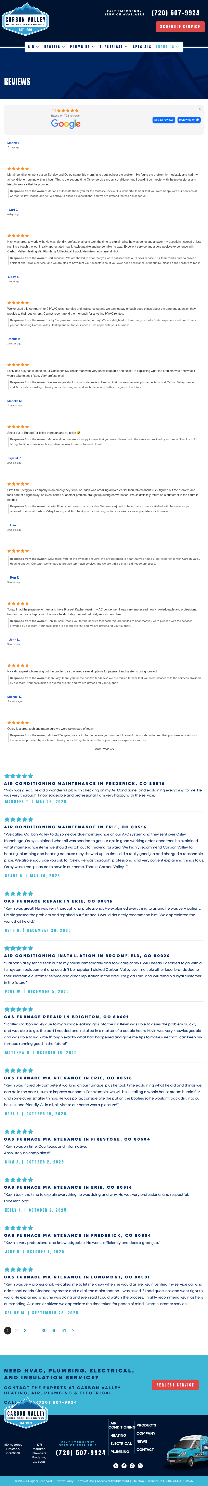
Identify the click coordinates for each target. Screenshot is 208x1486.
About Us (165, 47)
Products (146, 1425)
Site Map (138, 1481)
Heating (52, 47)
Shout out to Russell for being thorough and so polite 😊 (44, 432)
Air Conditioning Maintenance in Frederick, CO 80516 (84, 783)
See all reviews (163, 119)
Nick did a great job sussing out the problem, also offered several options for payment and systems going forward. (82, 671)
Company (145, 1433)
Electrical (111, 47)
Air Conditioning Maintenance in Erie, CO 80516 (75, 827)
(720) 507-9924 (57, 1402)
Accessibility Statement (113, 1481)
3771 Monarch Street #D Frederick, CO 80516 (39, 1453)
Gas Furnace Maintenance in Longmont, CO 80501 (77, 1277)
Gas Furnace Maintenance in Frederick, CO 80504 (77, 1235)
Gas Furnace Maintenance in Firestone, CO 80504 (77, 1139)
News (141, 1441)
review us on (187, 119)
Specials (142, 47)
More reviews (104, 749)
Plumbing (80, 47)
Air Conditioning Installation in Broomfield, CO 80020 (87, 955)
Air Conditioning (121, 1425)
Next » (73, 1330)
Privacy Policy (64, 1481)
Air (31, 47)
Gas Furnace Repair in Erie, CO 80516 (58, 901)
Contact (145, 1449)
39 (44, 1330)
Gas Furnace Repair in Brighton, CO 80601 (66, 1017)
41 (64, 1330)
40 (54, 1330)
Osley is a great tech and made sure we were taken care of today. (50, 728)
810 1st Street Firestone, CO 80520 (13, 1449)
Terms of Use (85, 1481)
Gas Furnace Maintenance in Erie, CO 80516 (68, 1078)
